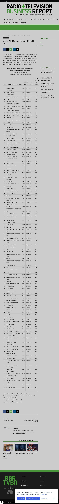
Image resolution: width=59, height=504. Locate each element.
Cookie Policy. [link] (43, 494)
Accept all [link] (21, 499)
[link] (1, 502)
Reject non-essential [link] (33, 499)
